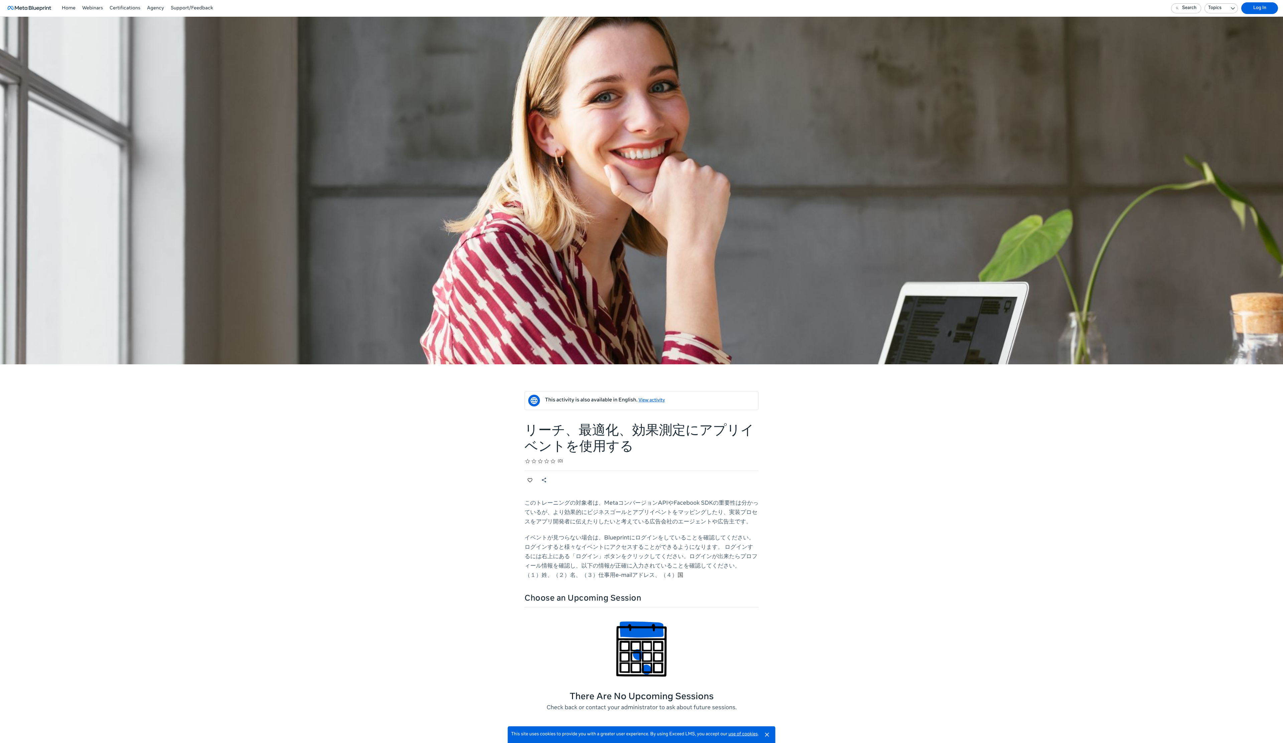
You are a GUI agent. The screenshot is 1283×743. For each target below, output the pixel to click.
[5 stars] (553, 461)
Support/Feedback (192, 8)
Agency (155, 8)
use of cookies (743, 734)
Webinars (92, 8)
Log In (1259, 8)
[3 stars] (540, 461)
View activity (651, 400)
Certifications (125, 8)
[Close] (767, 735)
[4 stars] (547, 461)
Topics (1215, 8)
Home (69, 8)
